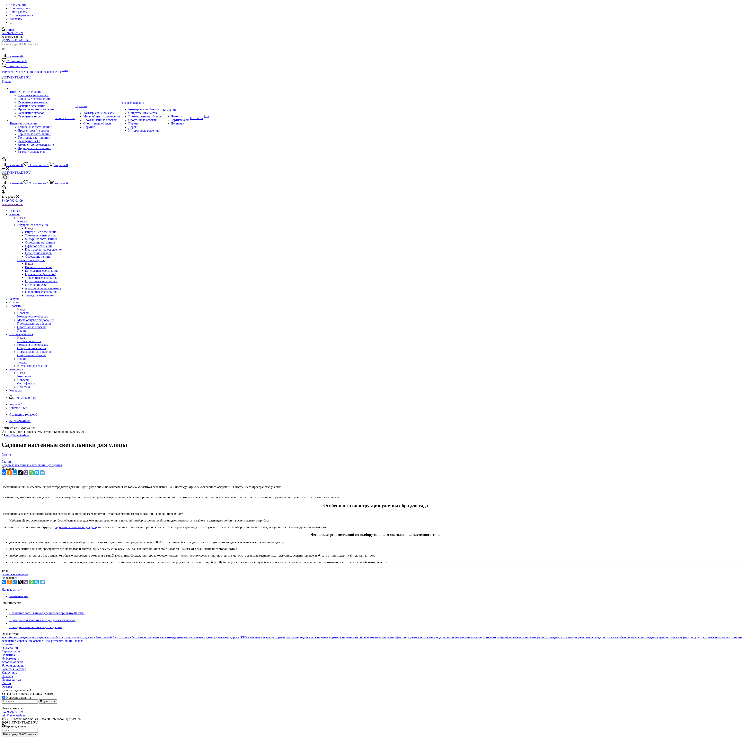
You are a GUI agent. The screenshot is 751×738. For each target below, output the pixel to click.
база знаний (104, 637)
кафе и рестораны (273, 637)
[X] (20, 472)
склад (597, 637)
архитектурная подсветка (78, 637)
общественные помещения (376, 637)
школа (79, 640)
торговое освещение (644, 637)
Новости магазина (18, 697)
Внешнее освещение (38, 267)
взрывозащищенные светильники (182, 637)
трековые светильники (715, 637)
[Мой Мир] (15, 472)
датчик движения (217, 637)
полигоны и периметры (466, 637)
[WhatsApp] (31, 472)
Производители (12, 679)
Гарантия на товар (14, 669)
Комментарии (18, 596)
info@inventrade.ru (17, 435)
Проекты (23, 313)
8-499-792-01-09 (12, 33)
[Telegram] (42, 472)
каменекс (254, 637)
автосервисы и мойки (46, 637)
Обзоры (7, 686)
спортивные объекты (616, 637)
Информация (10, 658)
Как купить (9, 672)
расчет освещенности (551, 637)
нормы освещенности (343, 637)
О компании (10, 648)
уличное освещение (15, 574)
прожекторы (491, 637)
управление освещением (33, 640)
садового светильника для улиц (76, 527)
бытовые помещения (145, 637)
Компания (24, 376)
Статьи (6, 683)
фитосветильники (62, 640)
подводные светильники (418, 637)
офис (398, 637)
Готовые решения (29, 341)
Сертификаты (11, 651)
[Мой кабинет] (4, 160)
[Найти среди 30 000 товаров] (3, 49)
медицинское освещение (311, 637)
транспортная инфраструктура (679, 637)
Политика (8, 655)
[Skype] (36, 472)
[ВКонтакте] (4, 472)
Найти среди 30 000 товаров (20, 734)
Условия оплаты (12, 662)
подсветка (443, 637)
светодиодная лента (579, 637)
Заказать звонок (12, 204)
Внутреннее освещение (40, 232)
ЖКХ (243, 637)
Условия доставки (13, 665)
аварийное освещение (16, 637)
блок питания (122, 637)
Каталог (22, 221)
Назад (21, 217)
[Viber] (25, 472)
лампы (290, 637)
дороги (234, 637)
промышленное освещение (518, 637)
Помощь (7, 676)
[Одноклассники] (9, 472)
